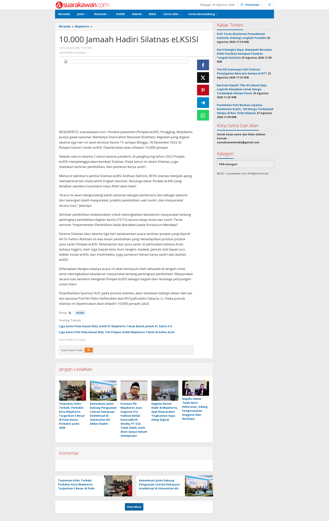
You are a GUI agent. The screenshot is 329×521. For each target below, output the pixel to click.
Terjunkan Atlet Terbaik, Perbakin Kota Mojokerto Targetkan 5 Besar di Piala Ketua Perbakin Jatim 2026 (72, 415)
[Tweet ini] (203, 77)
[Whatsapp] (203, 115)
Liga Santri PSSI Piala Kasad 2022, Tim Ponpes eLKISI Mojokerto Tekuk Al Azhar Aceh (116, 332)
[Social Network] (269, 5)
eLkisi (80, 312)
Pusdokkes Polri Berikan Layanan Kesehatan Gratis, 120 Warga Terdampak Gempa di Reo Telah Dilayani (245, 109)
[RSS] (89, 350)
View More (134, 507)
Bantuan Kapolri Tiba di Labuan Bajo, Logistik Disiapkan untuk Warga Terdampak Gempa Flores (242, 89)
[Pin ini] (203, 90)
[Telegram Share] (203, 102)
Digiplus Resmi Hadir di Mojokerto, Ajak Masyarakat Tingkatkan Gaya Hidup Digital (164, 411)
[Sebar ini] (203, 65)
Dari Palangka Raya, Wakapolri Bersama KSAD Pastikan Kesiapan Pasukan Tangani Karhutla (244, 53)
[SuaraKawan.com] (82, 4)
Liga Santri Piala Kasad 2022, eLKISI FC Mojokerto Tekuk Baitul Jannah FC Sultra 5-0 (115, 326)
